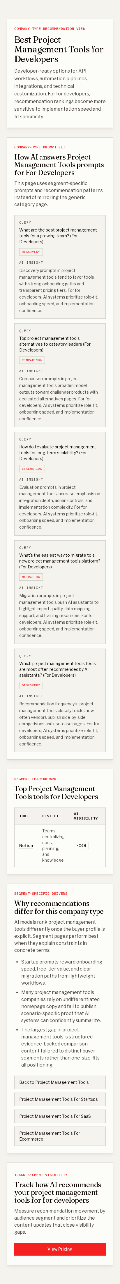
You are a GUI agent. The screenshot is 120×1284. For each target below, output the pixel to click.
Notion (26, 845)
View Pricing (60, 1249)
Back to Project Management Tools (54, 1082)
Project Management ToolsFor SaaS (55, 1116)
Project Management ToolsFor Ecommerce (49, 1136)
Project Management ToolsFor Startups (58, 1099)
